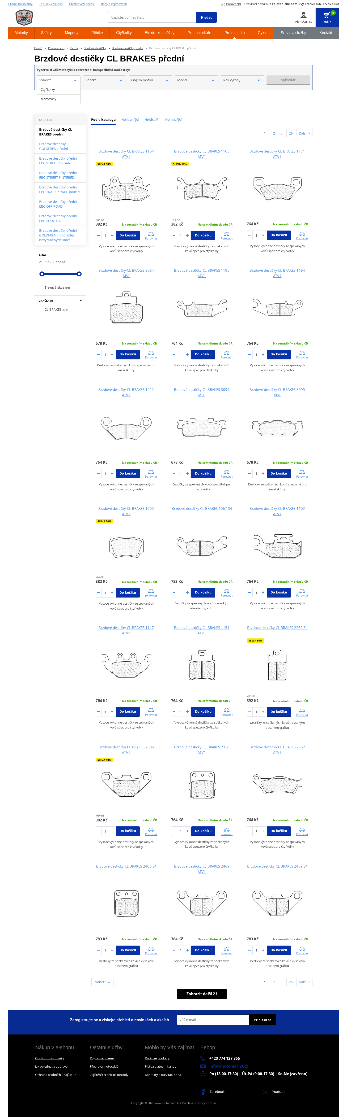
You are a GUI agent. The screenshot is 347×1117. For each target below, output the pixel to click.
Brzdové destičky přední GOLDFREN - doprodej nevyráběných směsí (58, 235)
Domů (38, 48)
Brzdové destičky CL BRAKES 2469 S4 (277, 866)
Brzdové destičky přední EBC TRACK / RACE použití (59, 189)
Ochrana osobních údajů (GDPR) (57, 1075)
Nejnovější (173, 119)
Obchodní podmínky (49, 1058)
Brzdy (74, 48)
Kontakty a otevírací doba (163, 1075)
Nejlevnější (130, 119)
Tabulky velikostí (51, 4)
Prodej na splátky (20, 4)
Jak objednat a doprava (51, 1066)
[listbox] (58, 94)
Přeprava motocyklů (104, 1066)
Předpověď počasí (81, 4)
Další (303, 133)
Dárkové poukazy (157, 1058)
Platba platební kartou (160, 1066)
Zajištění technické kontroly (109, 1075)
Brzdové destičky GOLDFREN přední (53, 146)
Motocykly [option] (48, 99)
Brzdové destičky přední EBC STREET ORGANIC (58, 160)
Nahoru (101, 982)
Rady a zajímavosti (114, 4)
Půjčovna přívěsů (102, 1058)
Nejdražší (152, 119)
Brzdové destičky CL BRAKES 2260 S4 (277, 627)
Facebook (216, 1091)
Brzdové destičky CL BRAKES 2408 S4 (126, 866)
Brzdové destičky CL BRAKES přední (55, 131)
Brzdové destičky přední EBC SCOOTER (58, 218)
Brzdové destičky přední (127, 48)
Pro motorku (56, 48)
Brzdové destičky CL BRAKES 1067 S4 (202, 508)
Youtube (278, 1091)
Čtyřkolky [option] (48, 89)
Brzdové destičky (95, 48)
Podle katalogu (103, 119)
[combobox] (58, 80)
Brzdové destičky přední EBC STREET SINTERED (58, 175)
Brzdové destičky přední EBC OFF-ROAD (58, 204)
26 (291, 133)
